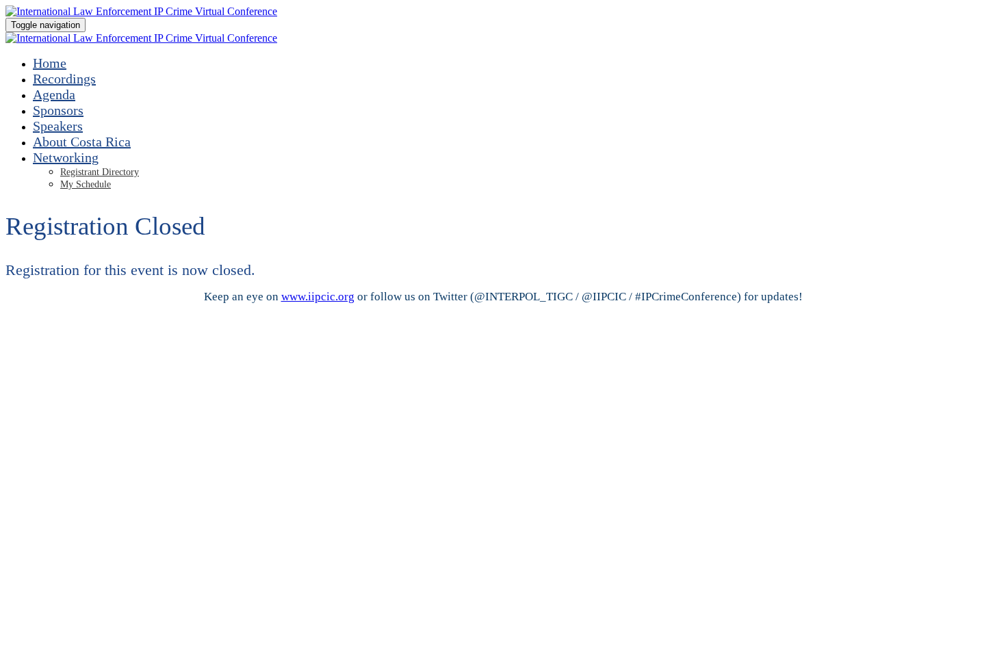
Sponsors (58, 110)
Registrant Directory (99, 172)
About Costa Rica (82, 141)
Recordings (64, 78)
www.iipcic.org (317, 296)
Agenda (54, 94)
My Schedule (85, 184)
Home (49, 62)
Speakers (58, 125)
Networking (66, 157)
